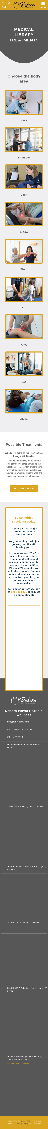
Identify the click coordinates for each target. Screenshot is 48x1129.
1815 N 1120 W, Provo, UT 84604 (23, 922)
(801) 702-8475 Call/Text (20, 729)
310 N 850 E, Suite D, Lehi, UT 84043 (25, 807)
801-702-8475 (19, 592)
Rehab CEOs (25, 1121)
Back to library (24, 488)
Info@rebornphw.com (18, 722)
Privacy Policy (22, 1124)
